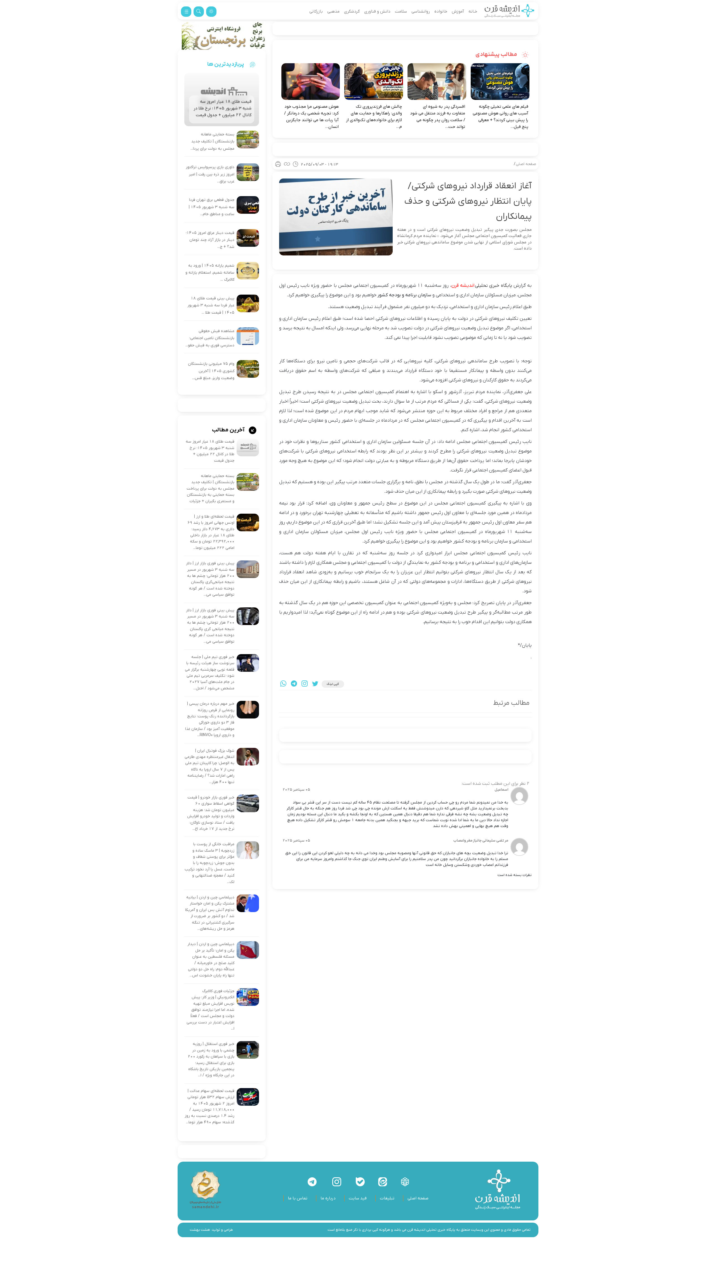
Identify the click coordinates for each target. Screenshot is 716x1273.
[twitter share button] (315, 684)
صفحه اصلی (526, 164)
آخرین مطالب (229, 430)
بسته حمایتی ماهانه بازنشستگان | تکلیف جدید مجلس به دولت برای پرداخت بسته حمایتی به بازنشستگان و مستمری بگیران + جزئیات (210, 488)
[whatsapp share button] (283, 684)
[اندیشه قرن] (509, 11)
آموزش (458, 11)
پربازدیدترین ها (225, 64)
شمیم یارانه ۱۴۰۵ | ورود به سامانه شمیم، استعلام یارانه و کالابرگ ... (209, 273)
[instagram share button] (304, 684)
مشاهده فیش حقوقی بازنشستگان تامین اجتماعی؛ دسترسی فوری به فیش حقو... (209, 338)
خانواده (440, 11)
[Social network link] (405, 1181)
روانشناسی (420, 11)
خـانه (472, 11)
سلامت (401, 11)
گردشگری (352, 11)
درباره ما (328, 1198)
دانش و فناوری (377, 11)
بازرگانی (316, 11)
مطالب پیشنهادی (496, 54)
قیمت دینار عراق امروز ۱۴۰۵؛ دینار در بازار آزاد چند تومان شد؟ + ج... (210, 240)
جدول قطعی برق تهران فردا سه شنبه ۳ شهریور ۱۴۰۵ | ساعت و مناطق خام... (211, 207)
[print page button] (278, 164)
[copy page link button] (287, 164)
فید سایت (358, 1198)
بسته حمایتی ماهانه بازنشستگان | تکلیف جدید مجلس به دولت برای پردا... (212, 141)
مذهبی (333, 11)
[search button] (199, 11)
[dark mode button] (211, 11)
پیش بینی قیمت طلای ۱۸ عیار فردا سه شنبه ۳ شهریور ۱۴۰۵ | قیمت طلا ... (210, 305)
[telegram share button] (294, 684)
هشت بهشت (200, 1229)
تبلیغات (387, 1198)
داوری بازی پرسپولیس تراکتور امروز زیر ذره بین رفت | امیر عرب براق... (210, 174)
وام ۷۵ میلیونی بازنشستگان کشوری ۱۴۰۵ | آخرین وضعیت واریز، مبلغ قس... (211, 371)
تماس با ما (297, 1198)
